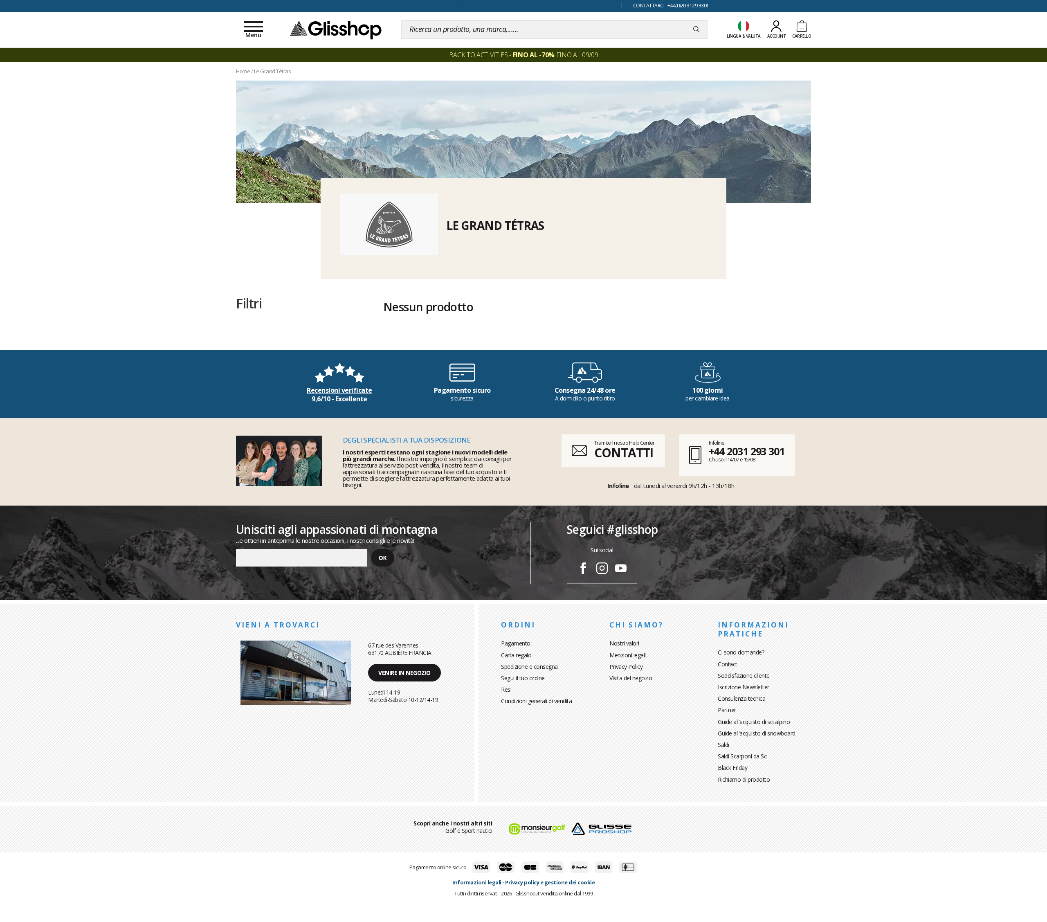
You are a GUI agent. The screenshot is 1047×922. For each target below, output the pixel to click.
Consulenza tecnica (741, 698)
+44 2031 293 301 (746, 451)
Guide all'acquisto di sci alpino (754, 722)
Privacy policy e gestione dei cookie (550, 882)
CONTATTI (623, 452)
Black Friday (732, 767)
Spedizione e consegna (529, 666)
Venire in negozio (404, 673)
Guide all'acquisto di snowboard (756, 733)
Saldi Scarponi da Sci (743, 756)
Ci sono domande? (741, 652)
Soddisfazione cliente (744, 675)
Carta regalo (516, 655)
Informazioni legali (476, 882)
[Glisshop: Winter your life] (336, 29)
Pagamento (515, 643)
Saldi (723, 745)
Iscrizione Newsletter (743, 687)
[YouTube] (621, 569)
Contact (727, 664)
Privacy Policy (626, 666)
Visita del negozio (630, 678)
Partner (727, 710)
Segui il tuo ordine (523, 678)
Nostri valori (624, 643)
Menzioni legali (627, 655)
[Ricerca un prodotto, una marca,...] (696, 29)
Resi (506, 689)
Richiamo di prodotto (744, 779)
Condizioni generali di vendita (536, 701)
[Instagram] (602, 569)
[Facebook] (583, 569)
